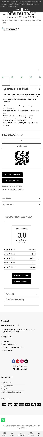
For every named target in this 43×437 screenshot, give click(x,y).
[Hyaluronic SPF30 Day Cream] (36, 89)
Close (26, 9)
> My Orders (6, 389)
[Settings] (39, 15)
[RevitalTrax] (21, 15)
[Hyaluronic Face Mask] (38, 70)
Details (17, 9)
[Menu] (4, 15)
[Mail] (26, 361)
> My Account (6, 382)
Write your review (13, 174)
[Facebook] (13, 361)
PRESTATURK (21, 428)
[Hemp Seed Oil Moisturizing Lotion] (39, 89)
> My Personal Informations (11, 392)
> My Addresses (7, 386)
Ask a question (13, 180)
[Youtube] (17, 361)
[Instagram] (22, 361)
